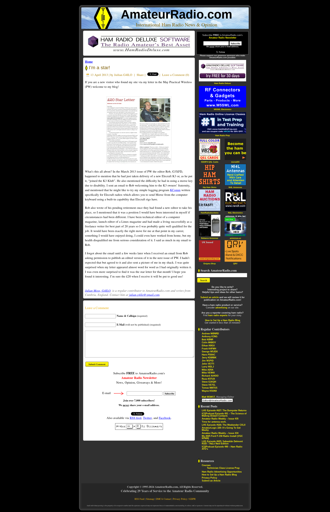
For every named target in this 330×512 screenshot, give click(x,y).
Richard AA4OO (210, 375)
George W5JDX (210, 351)
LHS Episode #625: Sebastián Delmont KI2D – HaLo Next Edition (222, 442)
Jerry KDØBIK (209, 357)
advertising (221, 307)
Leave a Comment (173, 75)
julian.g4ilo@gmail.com (144, 295)
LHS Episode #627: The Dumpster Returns (224, 410)
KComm (175, 190)
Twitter (147, 418)
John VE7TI (208, 363)
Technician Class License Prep (223, 468)
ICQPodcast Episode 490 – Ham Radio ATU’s (222, 447)
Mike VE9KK (208, 372)
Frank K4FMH (209, 348)
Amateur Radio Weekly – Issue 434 (220, 433)
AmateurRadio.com (176, 14)
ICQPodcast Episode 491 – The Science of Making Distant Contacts (224, 414)
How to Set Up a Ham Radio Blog (222, 320)
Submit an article (209, 297)
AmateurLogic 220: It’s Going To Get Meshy (221, 428)
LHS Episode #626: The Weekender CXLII (223, 425)
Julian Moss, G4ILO (98, 290)
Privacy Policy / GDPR (184, 498)
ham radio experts (217, 315)
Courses (206, 465)
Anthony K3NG (209, 336)
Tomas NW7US (209, 387)
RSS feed (135, 418)
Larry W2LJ (208, 366)
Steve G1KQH (209, 381)
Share (140, 75)
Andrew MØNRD (210, 333)
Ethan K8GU (208, 345)
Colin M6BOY (209, 342)
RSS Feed (139, 498)
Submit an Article (211, 480)
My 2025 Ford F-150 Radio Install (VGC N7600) (222, 437)
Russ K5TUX (208, 379)
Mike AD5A (207, 369)
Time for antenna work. (214, 421)
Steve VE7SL (209, 385)
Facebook (165, 418)
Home (89, 61)
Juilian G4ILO (123, 75)
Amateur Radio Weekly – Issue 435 (220, 418)
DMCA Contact (163, 498)
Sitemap (150, 498)
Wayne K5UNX (209, 391)
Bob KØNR (207, 339)
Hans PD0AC (208, 354)
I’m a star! (98, 67)
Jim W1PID (207, 360)
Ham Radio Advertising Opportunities (222, 471)
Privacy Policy (209, 477)
